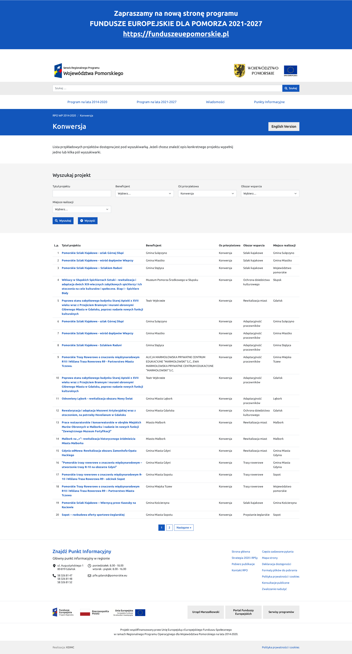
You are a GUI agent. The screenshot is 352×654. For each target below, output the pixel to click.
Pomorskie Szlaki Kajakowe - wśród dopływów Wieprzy (97, 260)
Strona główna (241, 551)
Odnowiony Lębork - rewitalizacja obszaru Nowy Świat (97, 398)
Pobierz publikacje (243, 564)
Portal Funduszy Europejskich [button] (243, 612)
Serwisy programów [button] (281, 611)
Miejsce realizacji (63, 202)
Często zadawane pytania (278, 551)
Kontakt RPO (240, 570)
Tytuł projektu (61, 186)
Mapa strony (270, 557)
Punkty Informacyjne (269, 102)
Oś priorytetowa (188, 186)
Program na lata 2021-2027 (157, 102)
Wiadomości (215, 102)
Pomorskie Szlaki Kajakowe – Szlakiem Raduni (92, 267)
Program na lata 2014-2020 (87, 102)
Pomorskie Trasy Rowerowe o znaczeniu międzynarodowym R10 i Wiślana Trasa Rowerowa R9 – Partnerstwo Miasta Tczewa (101, 491)
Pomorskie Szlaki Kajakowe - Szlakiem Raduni (92, 345)
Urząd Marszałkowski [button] (205, 611)
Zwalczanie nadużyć (274, 589)
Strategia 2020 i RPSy (245, 557)
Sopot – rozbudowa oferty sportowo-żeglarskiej (93, 514)
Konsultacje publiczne (275, 582)
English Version (284, 126)
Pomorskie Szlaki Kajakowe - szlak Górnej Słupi (93, 252)
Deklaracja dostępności (276, 564)
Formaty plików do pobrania (279, 570)
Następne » (184, 527)
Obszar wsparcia (251, 186)
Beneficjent (122, 186)
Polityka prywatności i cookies (280, 576)
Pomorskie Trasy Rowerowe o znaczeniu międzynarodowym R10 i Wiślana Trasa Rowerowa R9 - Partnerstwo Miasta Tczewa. (101, 361)
